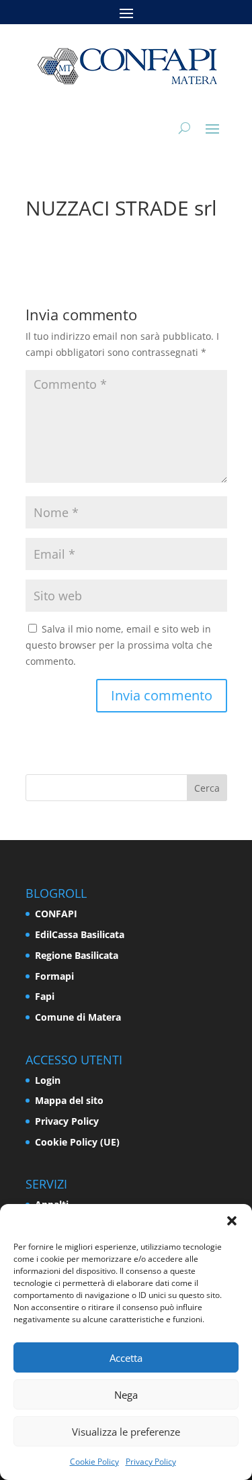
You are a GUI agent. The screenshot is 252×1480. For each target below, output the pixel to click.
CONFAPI (56, 913)
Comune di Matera (78, 1017)
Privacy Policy (151, 1461)
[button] (232, 1221)
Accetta (126, 1358)
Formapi (54, 976)
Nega (126, 1394)
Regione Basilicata (76, 955)
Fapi (44, 996)
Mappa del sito (69, 1100)
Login (47, 1080)
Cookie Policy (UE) (77, 1142)
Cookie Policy (94, 1461)
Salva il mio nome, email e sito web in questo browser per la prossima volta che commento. (119, 644)
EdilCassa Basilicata (79, 934)
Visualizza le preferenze (126, 1431)
